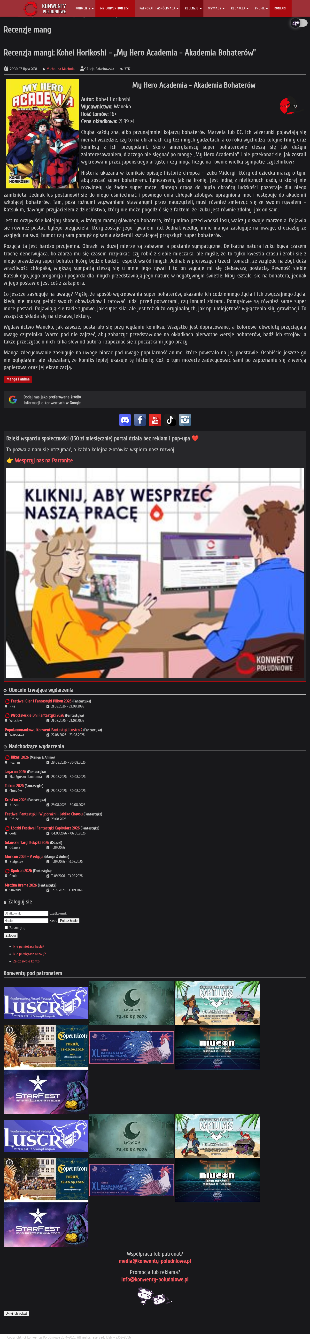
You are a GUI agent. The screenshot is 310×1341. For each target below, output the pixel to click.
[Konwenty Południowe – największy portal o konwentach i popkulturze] (44, 8)
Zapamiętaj (17, 928)
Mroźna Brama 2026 (21, 885)
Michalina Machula (60, 69)
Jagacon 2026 (15, 771)
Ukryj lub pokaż (16, 1313)
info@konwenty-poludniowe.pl (155, 1279)
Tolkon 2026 (14, 785)
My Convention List (115, 8)
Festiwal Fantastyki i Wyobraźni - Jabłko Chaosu (44, 814)
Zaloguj (11, 935)
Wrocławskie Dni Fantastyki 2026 (37, 715)
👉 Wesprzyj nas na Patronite (39, 460)
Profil (260, 8)
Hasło (53, 920)
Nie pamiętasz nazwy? (29, 954)
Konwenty (83, 8)
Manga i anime (18, 379)
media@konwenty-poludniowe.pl (155, 1261)
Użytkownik (58, 913)
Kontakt (280, 8)
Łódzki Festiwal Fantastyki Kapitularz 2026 (45, 828)
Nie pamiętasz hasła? (28, 946)
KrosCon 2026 (15, 799)
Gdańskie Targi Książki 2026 (27, 842)
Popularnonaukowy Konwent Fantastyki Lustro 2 (43, 729)
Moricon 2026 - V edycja (24, 856)
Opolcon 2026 (21, 870)
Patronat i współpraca (157, 8)
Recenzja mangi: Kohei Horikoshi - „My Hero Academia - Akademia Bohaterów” (130, 53)
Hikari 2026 (20, 757)
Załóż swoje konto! (26, 961)
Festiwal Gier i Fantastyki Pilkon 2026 (41, 701)
